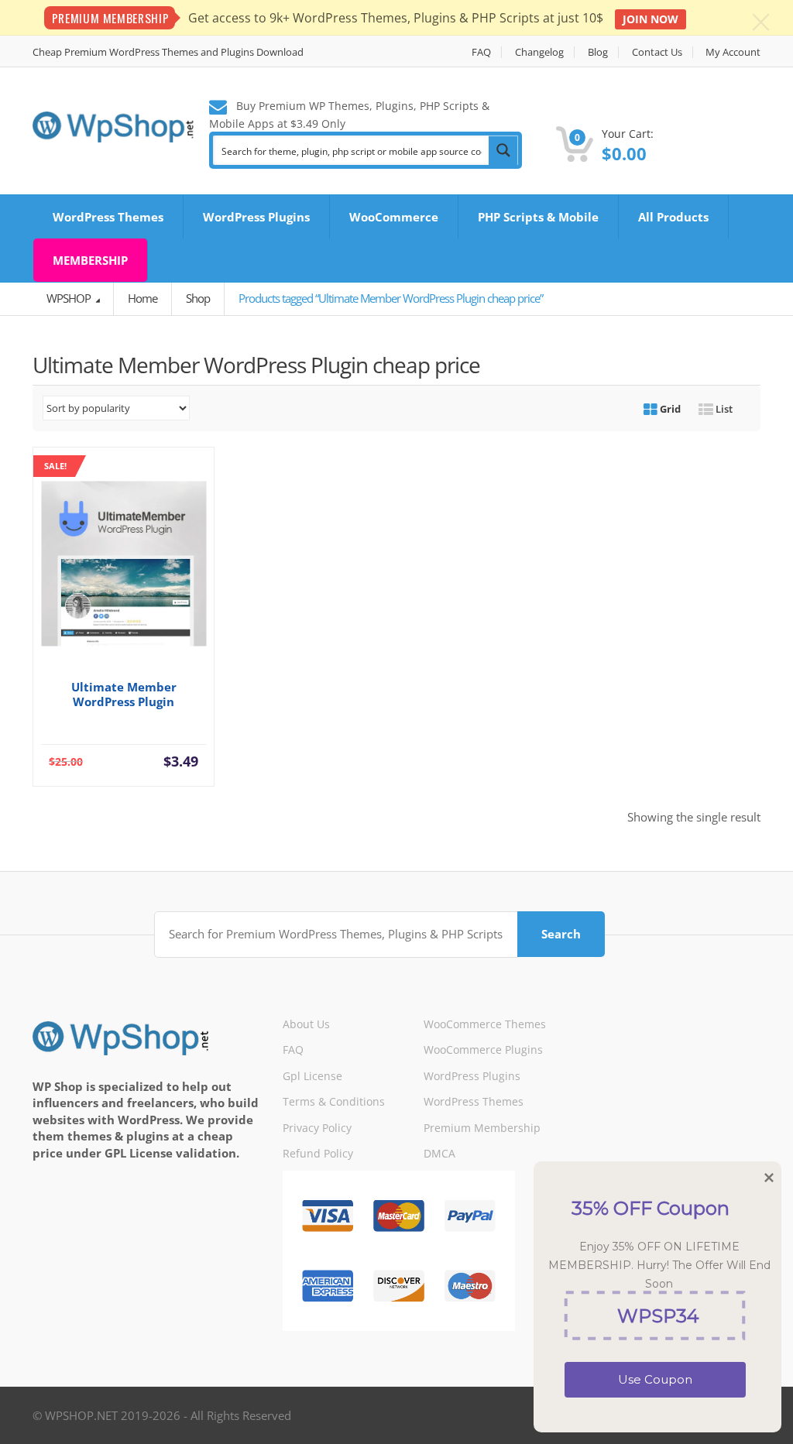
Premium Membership (482, 1127)
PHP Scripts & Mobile (538, 217)
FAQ (481, 52)
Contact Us (657, 52)
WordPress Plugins (256, 217)
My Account (732, 52)
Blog (598, 52)
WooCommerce (393, 217)
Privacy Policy (317, 1127)
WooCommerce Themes (485, 1024)
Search (561, 934)
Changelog (539, 52)
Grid (669, 409)
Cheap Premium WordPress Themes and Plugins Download (168, 52)
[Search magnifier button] (503, 150)
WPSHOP (69, 298)
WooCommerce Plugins (483, 1049)
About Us (306, 1024)
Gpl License (312, 1075)
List (723, 409)
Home (142, 298)
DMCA (439, 1153)
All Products (673, 217)
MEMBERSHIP (90, 260)
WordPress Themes (108, 217)
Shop (198, 298)
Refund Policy (318, 1153)
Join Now (650, 19)
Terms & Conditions (334, 1101)
